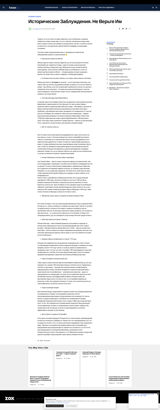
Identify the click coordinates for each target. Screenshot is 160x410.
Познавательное (51, 7)
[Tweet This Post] (122, 28)
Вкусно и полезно (88, 7)
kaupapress (38, 29)
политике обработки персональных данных (57, 402)
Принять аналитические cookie (54, 405)
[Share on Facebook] (119, 28)
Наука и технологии (69, 7)
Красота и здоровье (106, 7)
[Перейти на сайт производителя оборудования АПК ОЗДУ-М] (143, 400)
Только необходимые (71, 405)
